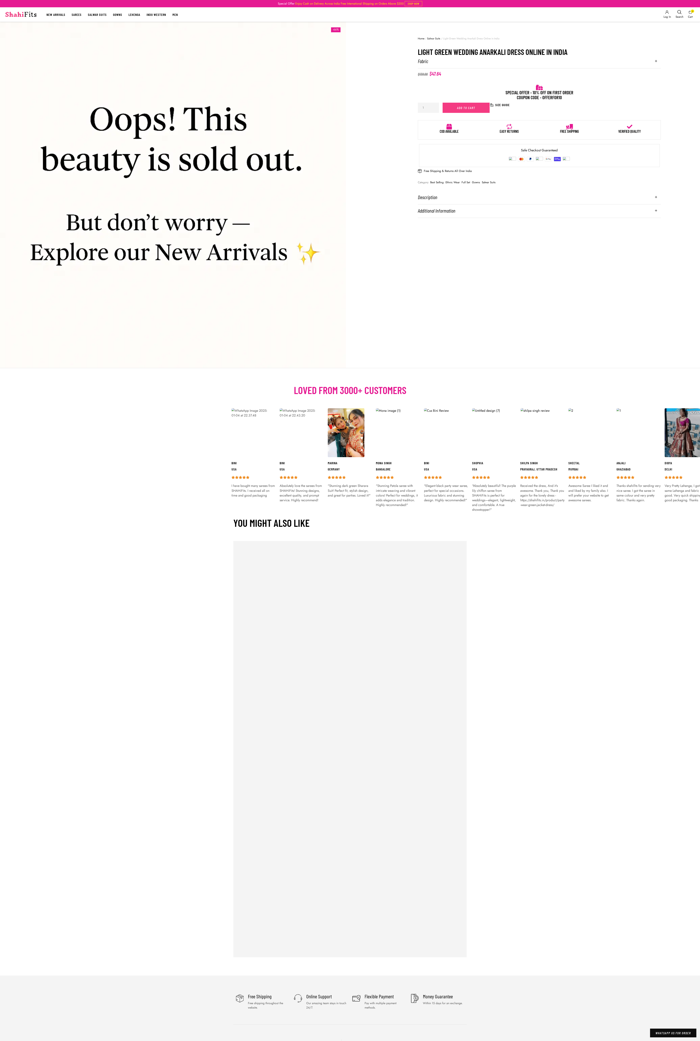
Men (175, 15)
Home (421, 38)
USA (474, 469)
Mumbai (573, 469)
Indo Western (156, 15)
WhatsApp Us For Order (673, 1033)
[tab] (539, 63)
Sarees (76, 15)
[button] (413, 3)
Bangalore (383, 469)
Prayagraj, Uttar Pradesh (538, 469)
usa (426, 469)
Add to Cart (466, 108)
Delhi (668, 469)
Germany (334, 469)
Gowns (117, 15)
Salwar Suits (97, 15)
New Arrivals (55, 15)
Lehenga (134, 15)
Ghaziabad (624, 469)
